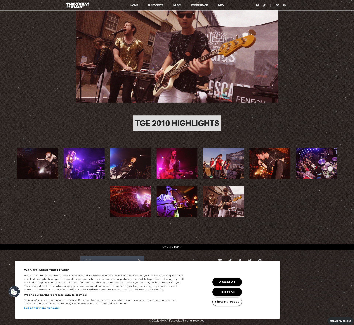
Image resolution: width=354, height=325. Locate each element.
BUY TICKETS (155, 5)
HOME (134, 5)
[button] (14, 292)
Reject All (227, 292)
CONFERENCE (199, 5)
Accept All (227, 282)
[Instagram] (257, 5)
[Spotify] (284, 5)
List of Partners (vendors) (42, 307)
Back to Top (171, 246)
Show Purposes (227, 301)
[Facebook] (271, 5)
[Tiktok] (264, 5)
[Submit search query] (139, 260)
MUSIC (177, 5)
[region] (147, 290)
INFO (221, 5)
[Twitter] (277, 5)
